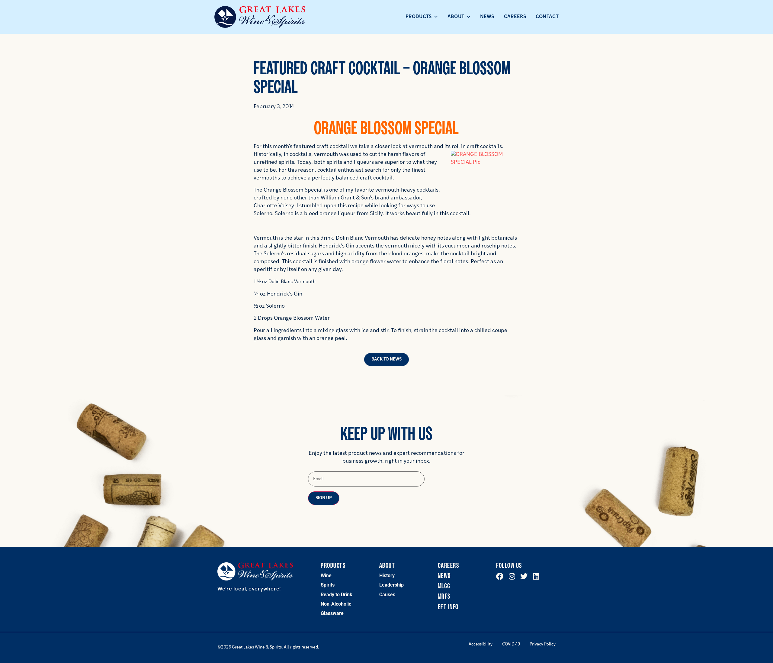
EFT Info (448, 607)
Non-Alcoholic (336, 604)
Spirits (328, 585)
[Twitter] (524, 576)
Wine (326, 575)
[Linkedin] (536, 576)
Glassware (332, 613)
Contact (547, 17)
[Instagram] (511, 576)
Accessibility (480, 644)
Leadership (391, 585)
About (455, 17)
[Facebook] (499, 576)
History (387, 575)
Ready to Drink (336, 594)
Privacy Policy (543, 644)
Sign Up (324, 498)
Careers (515, 17)
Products (418, 17)
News (487, 17)
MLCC (444, 586)
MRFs (444, 596)
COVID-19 (511, 644)
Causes (387, 594)
